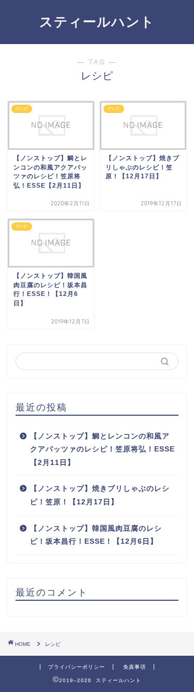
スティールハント (97, 21)
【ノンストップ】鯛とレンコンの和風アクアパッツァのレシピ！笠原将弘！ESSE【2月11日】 (102, 449)
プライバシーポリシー (76, 667)
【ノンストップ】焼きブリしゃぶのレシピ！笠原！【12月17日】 (100, 495)
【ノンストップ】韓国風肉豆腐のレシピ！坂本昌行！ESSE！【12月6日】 (96, 535)
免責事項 (134, 667)
